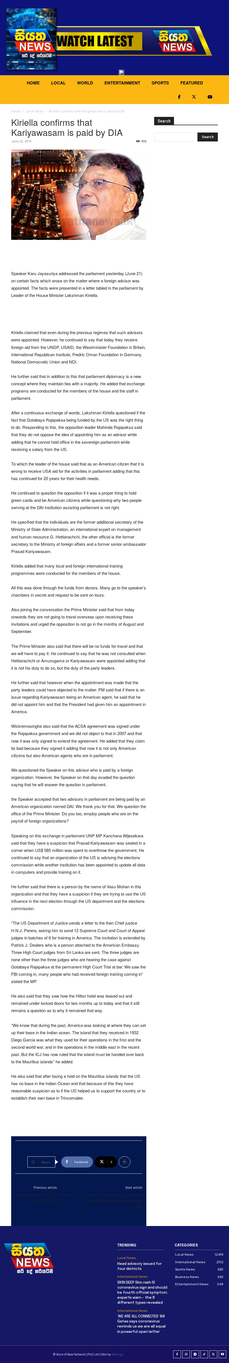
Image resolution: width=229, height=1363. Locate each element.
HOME (33, 83)
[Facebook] (177, 1354)
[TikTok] (204, 1354)
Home (16, 111)
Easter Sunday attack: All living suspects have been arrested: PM (114, 1200)
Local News (35, 111)
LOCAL (58, 83)
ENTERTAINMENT (122, 83)
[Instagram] (186, 1354)
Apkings (117, 1354)
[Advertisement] (78, 255)
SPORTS (160, 83)
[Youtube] (222, 1354)
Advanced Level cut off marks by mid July (45, 1197)
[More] (124, 1162)
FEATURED (191, 83)
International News (132, 1277)
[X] (213, 1354)
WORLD (85, 83)
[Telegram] (195, 1354)
